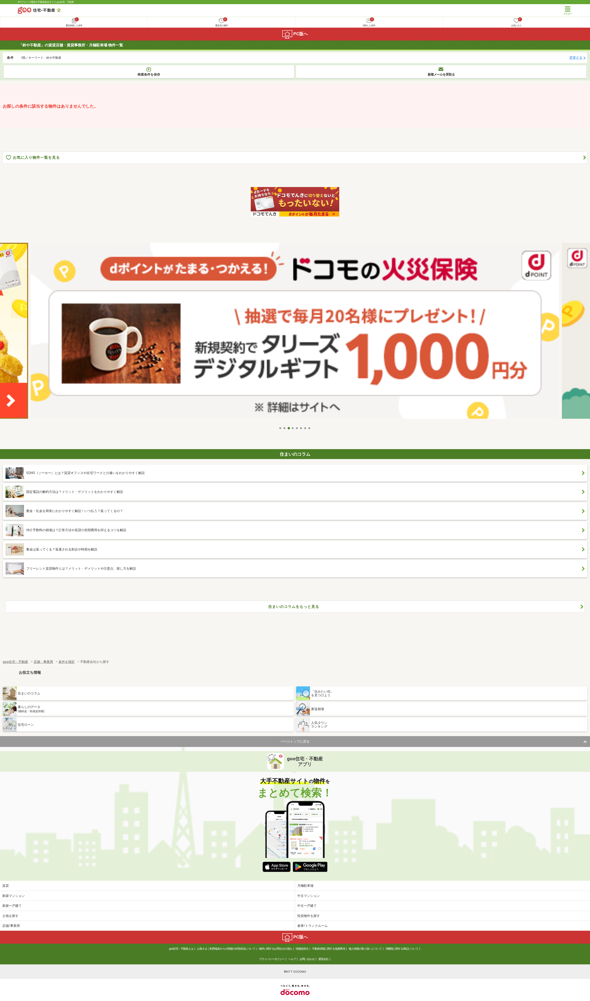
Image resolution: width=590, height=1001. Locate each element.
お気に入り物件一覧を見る (36, 157)
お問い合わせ (307, 959)
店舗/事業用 (11, 926)
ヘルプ (292, 959)
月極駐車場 (305, 885)
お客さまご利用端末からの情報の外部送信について (226, 948)
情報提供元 (302, 948)
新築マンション (13, 896)
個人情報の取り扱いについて (365, 948)
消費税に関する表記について (401, 948)
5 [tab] (297, 428)
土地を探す (10, 916)
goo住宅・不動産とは (181, 948)
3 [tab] (289, 428)
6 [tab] (301, 428)
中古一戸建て (307, 905)
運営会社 (323, 959)
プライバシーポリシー (271, 959)
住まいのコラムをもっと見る (293, 606)
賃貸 (5, 885)
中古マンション (308, 896)
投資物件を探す (308, 916)
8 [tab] (309, 428)
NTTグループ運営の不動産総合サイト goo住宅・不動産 (46, 2)
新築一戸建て (12, 905)
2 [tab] (284, 428)
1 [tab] (280, 428)
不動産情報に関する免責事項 (328, 948)
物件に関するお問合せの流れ (275, 948)
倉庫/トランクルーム (312, 926)
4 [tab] (293, 428)
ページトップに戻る (295, 741)
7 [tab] (305, 428)
